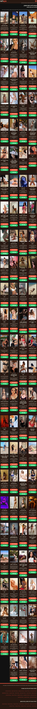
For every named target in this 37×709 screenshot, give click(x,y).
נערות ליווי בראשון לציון (26, 695)
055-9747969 (33, 33)
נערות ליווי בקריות (11, 706)
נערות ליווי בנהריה (10, 703)
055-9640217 (23, 166)
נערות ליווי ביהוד (28, 693)
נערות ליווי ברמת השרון (33, 697)
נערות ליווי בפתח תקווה (5, 693)
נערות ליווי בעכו (29, 706)
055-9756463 (23, 32)
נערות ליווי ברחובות (20, 695)
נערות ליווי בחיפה (21, 703)
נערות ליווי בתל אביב (21, 697)
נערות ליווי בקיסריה (17, 706)
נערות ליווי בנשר (34, 706)
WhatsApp (33, 36)
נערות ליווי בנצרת (4, 703)
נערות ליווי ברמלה (14, 695)
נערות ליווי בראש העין (33, 695)
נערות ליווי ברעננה (26, 697)
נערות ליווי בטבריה (15, 703)
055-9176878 (14, 31)
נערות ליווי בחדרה (26, 703)
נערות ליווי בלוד (17, 693)
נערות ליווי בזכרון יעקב (33, 703)
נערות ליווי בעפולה (23, 706)
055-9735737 (33, 113)
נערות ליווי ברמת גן (8, 695)
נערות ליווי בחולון (34, 693)
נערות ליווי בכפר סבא (23, 693)
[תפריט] (36, 1)
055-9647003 (5, 58)
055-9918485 (14, 87)
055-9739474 (5, 32)
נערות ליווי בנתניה (11, 693)
